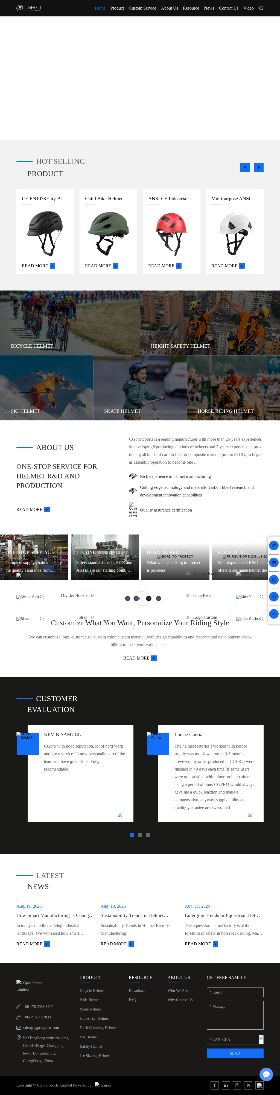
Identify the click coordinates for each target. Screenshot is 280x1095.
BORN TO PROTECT (169, 552)
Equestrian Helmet (94, 1018)
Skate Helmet (90, 1009)
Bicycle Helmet (92, 991)
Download (137, 991)
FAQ (132, 1000)
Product (117, 8)
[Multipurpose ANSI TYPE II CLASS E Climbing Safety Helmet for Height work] (234, 233)
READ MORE (136, 658)
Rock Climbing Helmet (98, 1028)
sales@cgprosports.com (41, 1028)
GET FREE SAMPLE (226, 977)
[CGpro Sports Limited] (28, 8)
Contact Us (228, 8)
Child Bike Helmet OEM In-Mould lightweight (108, 198)
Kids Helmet (90, 1000)
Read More (35, 265)
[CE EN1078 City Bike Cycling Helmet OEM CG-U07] (45, 233)
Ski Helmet (89, 1037)
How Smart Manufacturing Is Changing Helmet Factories (55, 916)
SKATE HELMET (122, 411)
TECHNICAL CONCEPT (102, 552)
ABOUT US (55, 447)
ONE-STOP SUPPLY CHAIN (26, 553)
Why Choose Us (180, 1000)
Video (248, 8)
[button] (245, 167)
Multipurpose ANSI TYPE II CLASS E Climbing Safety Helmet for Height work (234, 198)
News (209, 8)
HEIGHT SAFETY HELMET (180, 346)
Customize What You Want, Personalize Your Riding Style (140, 622)
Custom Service (142, 8)
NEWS (38, 886)
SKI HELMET (25, 411)
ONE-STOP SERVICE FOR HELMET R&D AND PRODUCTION (56, 476)
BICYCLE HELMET (32, 346)
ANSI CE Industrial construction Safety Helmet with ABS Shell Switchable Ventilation (171, 198)
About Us (169, 8)
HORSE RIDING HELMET (226, 411)
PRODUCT (45, 173)
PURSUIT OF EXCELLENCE (233, 553)
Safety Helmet (91, 1046)
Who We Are (178, 991)
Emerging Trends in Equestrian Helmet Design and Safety (223, 916)
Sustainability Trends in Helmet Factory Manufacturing (132, 916)
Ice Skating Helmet (95, 1056)
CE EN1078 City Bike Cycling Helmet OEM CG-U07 (45, 198)
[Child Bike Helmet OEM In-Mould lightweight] (108, 233)
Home (100, 8)
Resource (191, 8)
